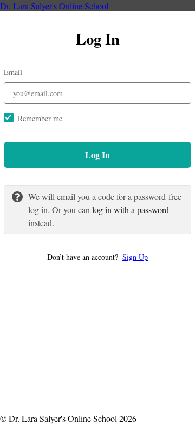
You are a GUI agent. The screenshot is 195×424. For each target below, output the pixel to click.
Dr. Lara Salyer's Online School (54, 5)
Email (13, 72)
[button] (97, 257)
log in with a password (130, 209)
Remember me (40, 118)
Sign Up (135, 257)
